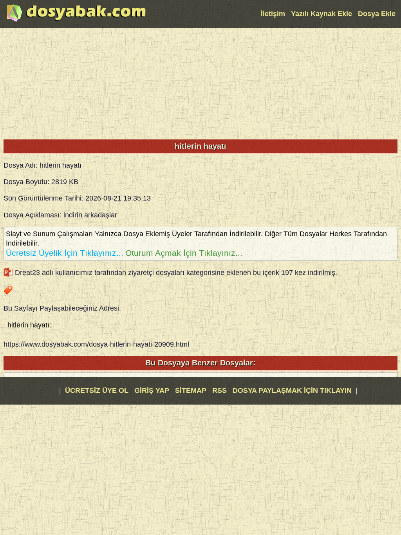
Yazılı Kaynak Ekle (321, 14)
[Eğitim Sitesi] (76, 21)
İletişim (273, 14)
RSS (220, 390)
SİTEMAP (191, 390)
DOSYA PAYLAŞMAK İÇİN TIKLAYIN (292, 390)
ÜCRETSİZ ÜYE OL (96, 390)
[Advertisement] (200, 82)
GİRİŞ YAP (151, 390)
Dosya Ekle (377, 14)
